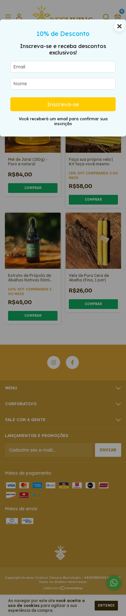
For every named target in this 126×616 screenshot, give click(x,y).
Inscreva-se (63, 104)
